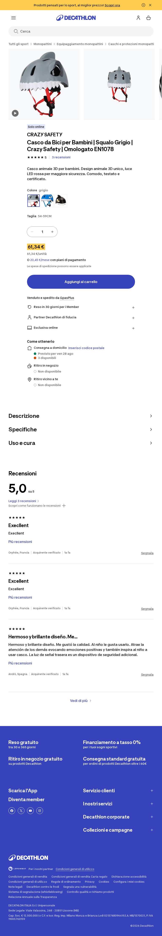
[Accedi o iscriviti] (138, 18)
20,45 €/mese (40, 260)
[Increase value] (52, 232)
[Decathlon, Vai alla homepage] (76, 18)
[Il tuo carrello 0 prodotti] (148, 18)
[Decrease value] (32, 232)
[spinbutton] (42, 232)
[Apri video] (15, 113)
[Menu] (13, 18)
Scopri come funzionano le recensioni (34, 505)
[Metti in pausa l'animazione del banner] (143, 5)
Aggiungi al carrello (81, 282)
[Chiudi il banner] (150, 5)
